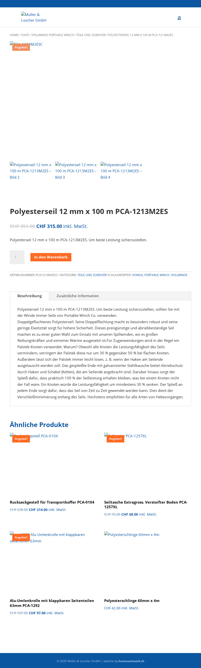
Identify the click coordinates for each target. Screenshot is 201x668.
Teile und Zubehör (90, 35)
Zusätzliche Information (78, 295)
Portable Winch (156, 275)
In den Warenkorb (51, 256)
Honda (137, 275)
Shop (25, 35)
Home (14, 35)
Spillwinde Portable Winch (52, 35)
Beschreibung (29, 295)
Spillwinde (179, 275)
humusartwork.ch (131, 661)
